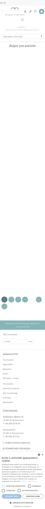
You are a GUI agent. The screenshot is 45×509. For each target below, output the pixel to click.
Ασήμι (11, 85)
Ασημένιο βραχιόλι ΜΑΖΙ (11, 77)
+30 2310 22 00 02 (12, 423)
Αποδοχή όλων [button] (11, 496)
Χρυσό (36, 87)
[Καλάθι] (41, 11)
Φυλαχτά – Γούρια (11, 378)
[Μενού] (22, 20)
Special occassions (11, 388)
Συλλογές (7, 397)
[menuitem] (1, 3)
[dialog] (22, 480)
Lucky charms (33, 73)
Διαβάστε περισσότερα (29, 481)
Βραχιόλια (7, 369)
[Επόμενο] (4, 306)
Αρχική (21, 27)
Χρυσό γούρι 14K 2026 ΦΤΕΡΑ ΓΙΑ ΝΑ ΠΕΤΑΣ (11, 281)
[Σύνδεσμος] (14, 11)
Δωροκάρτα (8, 402)
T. (4, 423)
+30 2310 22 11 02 (12, 436)
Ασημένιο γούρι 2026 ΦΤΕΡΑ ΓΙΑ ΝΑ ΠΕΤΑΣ (11, 117)
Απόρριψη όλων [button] (33, 496)
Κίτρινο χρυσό (11, 289)
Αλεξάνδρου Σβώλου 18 (13, 417)
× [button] (42, 455)
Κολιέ (5, 373)
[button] (22, 503)
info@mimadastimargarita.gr (17, 442)
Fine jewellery (9, 274)
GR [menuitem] (5, 3)
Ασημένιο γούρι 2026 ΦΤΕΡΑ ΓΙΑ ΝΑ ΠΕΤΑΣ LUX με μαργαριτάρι (33, 78)
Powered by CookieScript (22, 506)
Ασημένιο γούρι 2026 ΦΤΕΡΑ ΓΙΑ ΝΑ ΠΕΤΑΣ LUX (11, 198)
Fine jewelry (8, 384)
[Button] (25, 11)
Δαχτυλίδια (7, 364)
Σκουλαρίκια (8, 360)
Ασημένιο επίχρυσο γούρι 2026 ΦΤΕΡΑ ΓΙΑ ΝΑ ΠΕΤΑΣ (33, 118)
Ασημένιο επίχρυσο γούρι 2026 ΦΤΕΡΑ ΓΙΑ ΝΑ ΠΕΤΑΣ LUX (33, 198)
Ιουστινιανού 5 (9, 429)
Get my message (11, 73)
